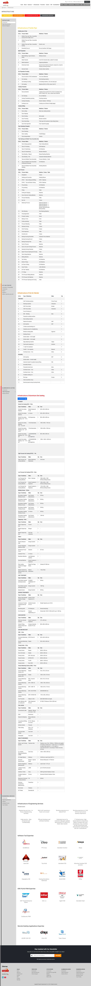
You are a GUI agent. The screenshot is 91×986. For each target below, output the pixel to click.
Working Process (79, 975)
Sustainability (56, 4)
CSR (51, 4)
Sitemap (18, 979)
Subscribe (58, 955)
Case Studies (78, 976)
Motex (3, 290)
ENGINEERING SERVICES (47, 15)
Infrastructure (36, 4)
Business (30, 4)
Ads (81, 4)
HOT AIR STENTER (18, 15)
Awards (66, 4)
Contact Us (87, 1)
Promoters (42, 4)
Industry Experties (79, 973)
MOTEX (48, 973)
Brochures (77, 4)
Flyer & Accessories (35, 972)
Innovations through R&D (51, 972)
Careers (47, 4)
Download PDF (21, 398)
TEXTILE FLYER (7, 15)
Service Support (35, 973)
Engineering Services (80, 972)
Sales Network (86, 4)
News (62, 4)
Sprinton (4, 292)
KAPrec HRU (49, 976)
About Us (18, 972)
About (25, 4)
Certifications (71, 4)
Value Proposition (6, 391)
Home (22, 4)
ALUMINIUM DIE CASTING (32, 15)
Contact (18, 978)
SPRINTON (49, 975)
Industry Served (64, 973)
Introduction (34, 970)
